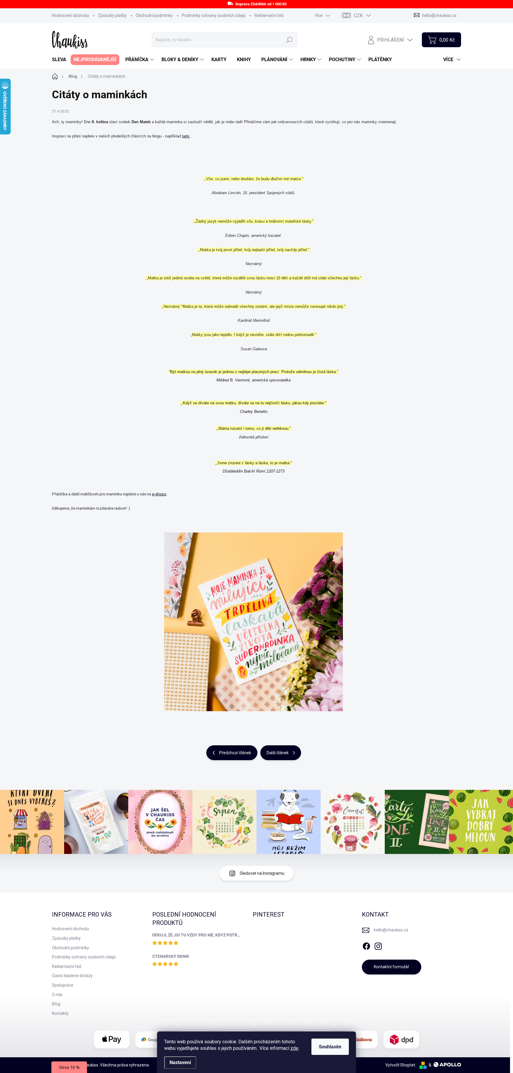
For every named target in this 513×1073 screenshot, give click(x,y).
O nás (57, 994)
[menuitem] (61, 60)
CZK (358, 15)
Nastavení (180, 1062)
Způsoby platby (112, 15)
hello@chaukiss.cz (391, 930)
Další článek (278, 752)
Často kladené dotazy (72, 975)
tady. (186, 136)
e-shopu (159, 494)
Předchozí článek (235, 752)
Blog (56, 1003)
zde (294, 1048)
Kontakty (60, 1013)
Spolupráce (62, 985)
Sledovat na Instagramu (262, 873)
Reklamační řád (269, 15)
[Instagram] (378, 945)
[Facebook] (366, 945)
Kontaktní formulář (391, 966)
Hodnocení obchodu (70, 15)
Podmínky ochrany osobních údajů (214, 15)
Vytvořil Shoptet (400, 1065)
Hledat (290, 39)
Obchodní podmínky (154, 15)
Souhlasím (330, 1047)
